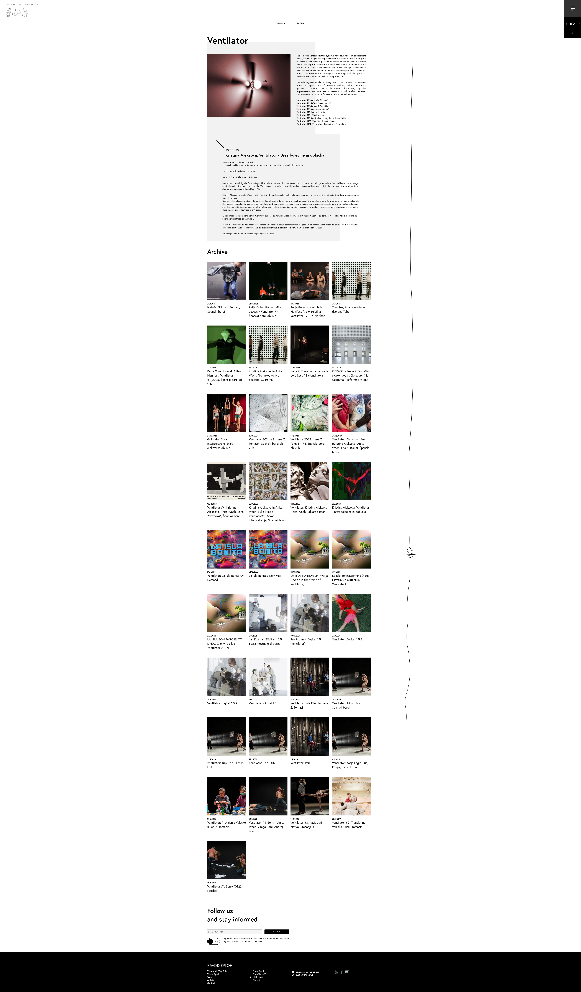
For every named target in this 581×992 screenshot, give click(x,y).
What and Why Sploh (217, 971)
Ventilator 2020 (304, 118)
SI (573, 33)
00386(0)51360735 (304, 974)
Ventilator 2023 (304, 109)
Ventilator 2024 (304, 106)
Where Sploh (213, 974)
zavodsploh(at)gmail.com (308, 971)
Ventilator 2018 (304, 123)
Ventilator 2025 (304, 103)
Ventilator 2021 (304, 115)
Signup (276, 931)
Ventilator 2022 (304, 112)
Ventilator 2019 (304, 120)
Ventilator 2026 (304, 100)
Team (209, 976)
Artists (210, 980)
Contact (211, 983)
